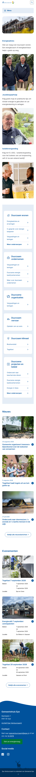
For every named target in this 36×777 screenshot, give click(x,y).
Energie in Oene (12, 388)
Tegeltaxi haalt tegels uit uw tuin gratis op (15, 484)
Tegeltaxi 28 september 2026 (14, 664)
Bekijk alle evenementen (17, 685)
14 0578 (10, 736)
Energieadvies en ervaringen (13, 222)
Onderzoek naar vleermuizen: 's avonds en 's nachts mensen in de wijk (16, 521)
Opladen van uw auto (14, 326)
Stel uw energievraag (12, 742)
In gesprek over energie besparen (15, 230)
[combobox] (18, 2)
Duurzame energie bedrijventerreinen (13, 274)
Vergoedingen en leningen (13, 238)
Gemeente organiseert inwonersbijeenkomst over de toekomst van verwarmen (16, 446)
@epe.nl (19, 733)
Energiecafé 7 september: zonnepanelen (13, 622)
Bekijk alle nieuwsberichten (17, 535)
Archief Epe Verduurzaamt (12, 723)
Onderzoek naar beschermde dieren (14, 374)
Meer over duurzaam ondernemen (14, 281)
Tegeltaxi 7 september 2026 (14, 580)
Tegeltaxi (10, 349)
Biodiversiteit (11, 344)
